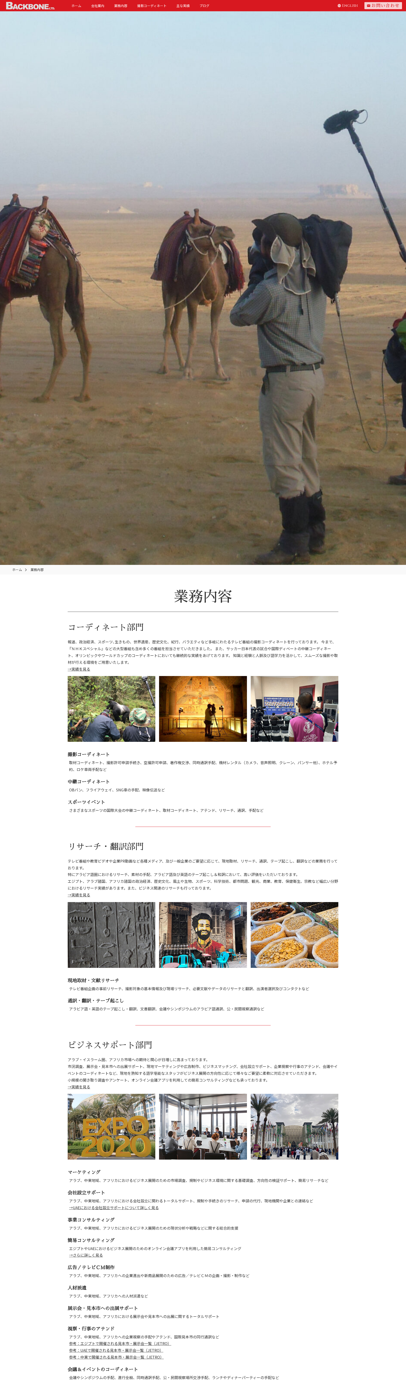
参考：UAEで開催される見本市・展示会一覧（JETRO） (116, 1350)
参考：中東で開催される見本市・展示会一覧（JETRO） (116, 1357)
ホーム (76, 5)
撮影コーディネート (152, 5)
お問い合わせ (383, 6)
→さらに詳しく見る (86, 1255)
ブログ (204, 5)
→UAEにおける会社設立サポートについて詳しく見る (114, 1207)
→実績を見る (79, 669)
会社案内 (97, 5)
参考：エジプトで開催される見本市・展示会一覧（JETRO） (120, 1343)
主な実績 (183, 5)
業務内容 (120, 5)
